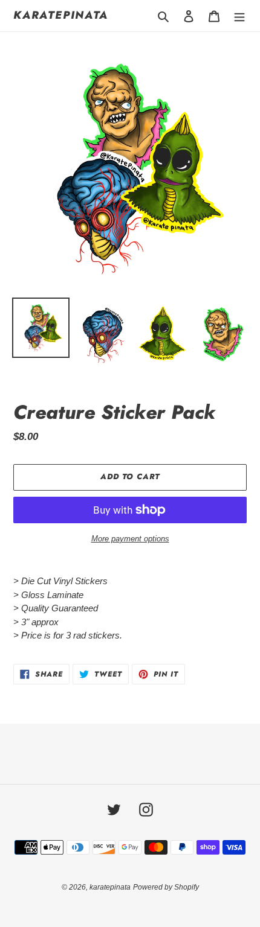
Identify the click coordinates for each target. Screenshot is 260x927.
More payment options (130, 538)
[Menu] (239, 16)
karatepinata (60, 15)
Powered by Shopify (166, 887)
